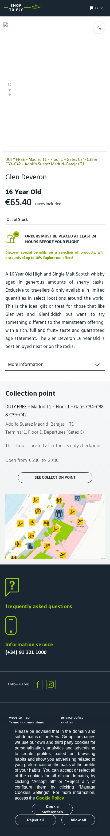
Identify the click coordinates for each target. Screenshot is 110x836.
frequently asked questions (38, 606)
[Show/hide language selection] (92, 8)
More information (26, 364)
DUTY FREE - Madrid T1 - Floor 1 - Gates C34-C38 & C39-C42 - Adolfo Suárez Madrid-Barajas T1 (51, 161)
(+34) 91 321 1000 (25, 652)
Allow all (78, 820)
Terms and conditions (26, 722)
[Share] (99, 27)
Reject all (35, 820)
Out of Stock (17, 219)
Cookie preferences (52, 809)
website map (19, 717)
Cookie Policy (50, 798)
